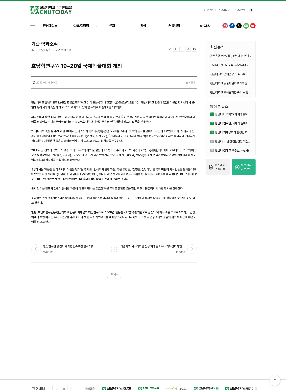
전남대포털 (240, 10)
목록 (116, 274)
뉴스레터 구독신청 (220, 167)
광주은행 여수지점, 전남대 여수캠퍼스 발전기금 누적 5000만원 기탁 (230, 56)
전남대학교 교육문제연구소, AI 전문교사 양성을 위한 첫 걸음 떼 (230, 92)
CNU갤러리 (81, 26)
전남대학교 (223, 10)
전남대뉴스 (50, 26)
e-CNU (205, 26)
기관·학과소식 (63, 50)
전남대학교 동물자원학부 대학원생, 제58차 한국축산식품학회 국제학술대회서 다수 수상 (230, 83)
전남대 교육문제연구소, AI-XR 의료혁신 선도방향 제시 (230, 74)
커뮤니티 (174, 26)
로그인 (210, 10)
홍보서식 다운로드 (246, 167)
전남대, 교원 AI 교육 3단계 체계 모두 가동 (230, 65)
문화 (112, 26)
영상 (143, 26)
